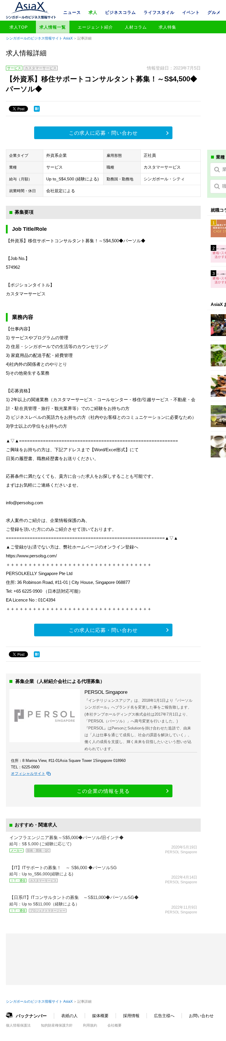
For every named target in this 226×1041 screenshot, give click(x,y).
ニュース (72, 12)
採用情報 (131, 1015)
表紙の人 (69, 1015)
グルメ (214, 12)
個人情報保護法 (18, 1025)
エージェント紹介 (95, 27)
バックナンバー (31, 1015)
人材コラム (136, 27)
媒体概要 (100, 1015)
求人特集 (167, 27)
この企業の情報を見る (103, 791)
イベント (191, 12)
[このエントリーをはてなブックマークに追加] (37, 109)
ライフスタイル (159, 12)
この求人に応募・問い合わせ (103, 133)
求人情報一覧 (52, 27)
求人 (93, 12)
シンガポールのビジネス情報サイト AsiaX (39, 38)
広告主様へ (164, 1015)
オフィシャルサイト (28, 773)
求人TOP (18, 27)
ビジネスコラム (120, 12)
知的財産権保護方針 (57, 1025)
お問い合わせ (201, 1015)
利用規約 (90, 1025)
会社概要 (114, 1025)
